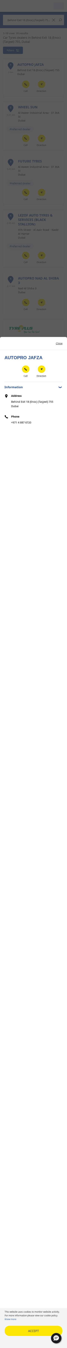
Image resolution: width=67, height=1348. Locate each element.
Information (13, 387)
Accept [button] (33, 1331)
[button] (56, 1338)
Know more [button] (10, 1319)
